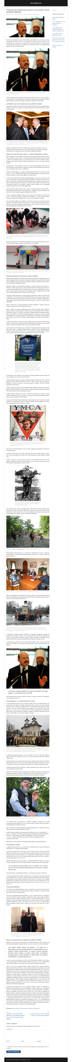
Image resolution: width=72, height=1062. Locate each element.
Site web (39, 1041)
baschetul (33, 461)
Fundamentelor (13, 966)
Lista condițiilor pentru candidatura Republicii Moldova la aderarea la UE (58, 29)
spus (17, 936)
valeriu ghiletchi (35, 1008)
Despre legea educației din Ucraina (58, 18)
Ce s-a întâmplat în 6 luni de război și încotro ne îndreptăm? (58, 23)
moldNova (36, 3)
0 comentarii (36, 14)
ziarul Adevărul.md (21, 857)
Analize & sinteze (28, 14)
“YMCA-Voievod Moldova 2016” (18, 549)
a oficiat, (38, 748)
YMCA (36, 503)
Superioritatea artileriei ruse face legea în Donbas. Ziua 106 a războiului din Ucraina (58, 39)
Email (23, 1041)
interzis (24, 986)
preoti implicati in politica (26, 1008)
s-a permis (13, 173)
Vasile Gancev (10, 14)
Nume (8, 1041)
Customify (28, 1059)
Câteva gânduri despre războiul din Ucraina (57, 34)
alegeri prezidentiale (15, 1008)
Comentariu (9, 1029)
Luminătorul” (10, 837)
